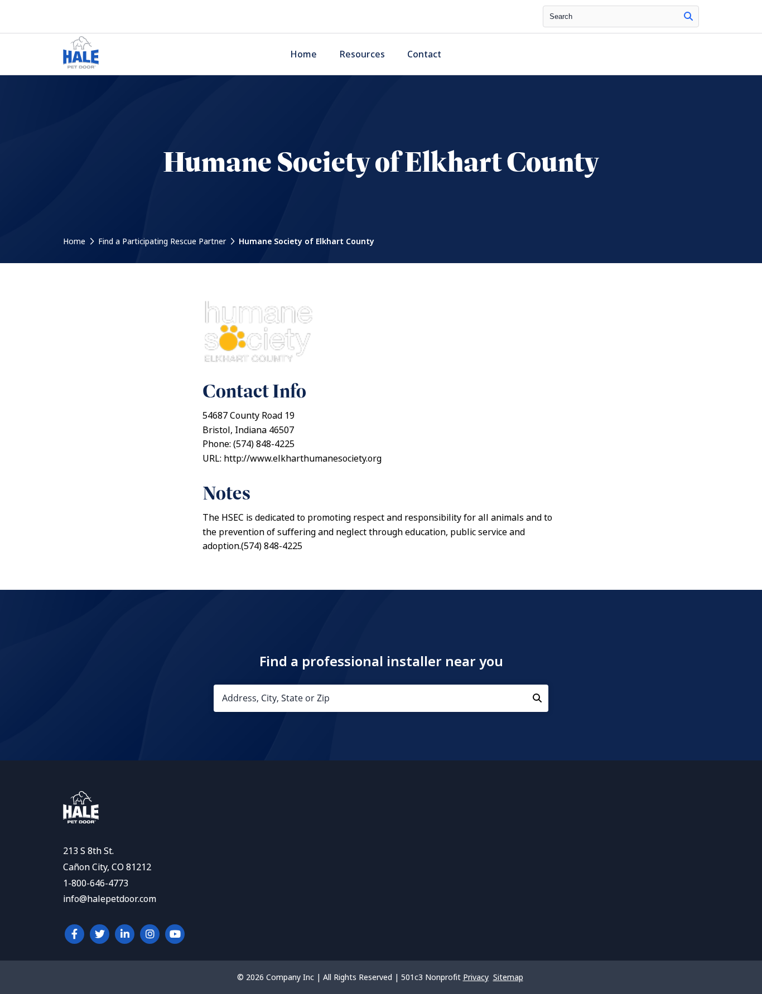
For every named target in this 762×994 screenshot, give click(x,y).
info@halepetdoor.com (109, 899)
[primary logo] (81, 68)
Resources (362, 54)
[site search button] (688, 16)
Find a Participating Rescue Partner (162, 241)
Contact (424, 54)
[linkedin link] (124, 934)
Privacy (476, 977)
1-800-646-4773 (95, 883)
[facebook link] (74, 934)
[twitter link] (99, 934)
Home (303, 54)
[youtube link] (175, 934)
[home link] (81, 820)
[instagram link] (150, 934)
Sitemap (508, 977)
